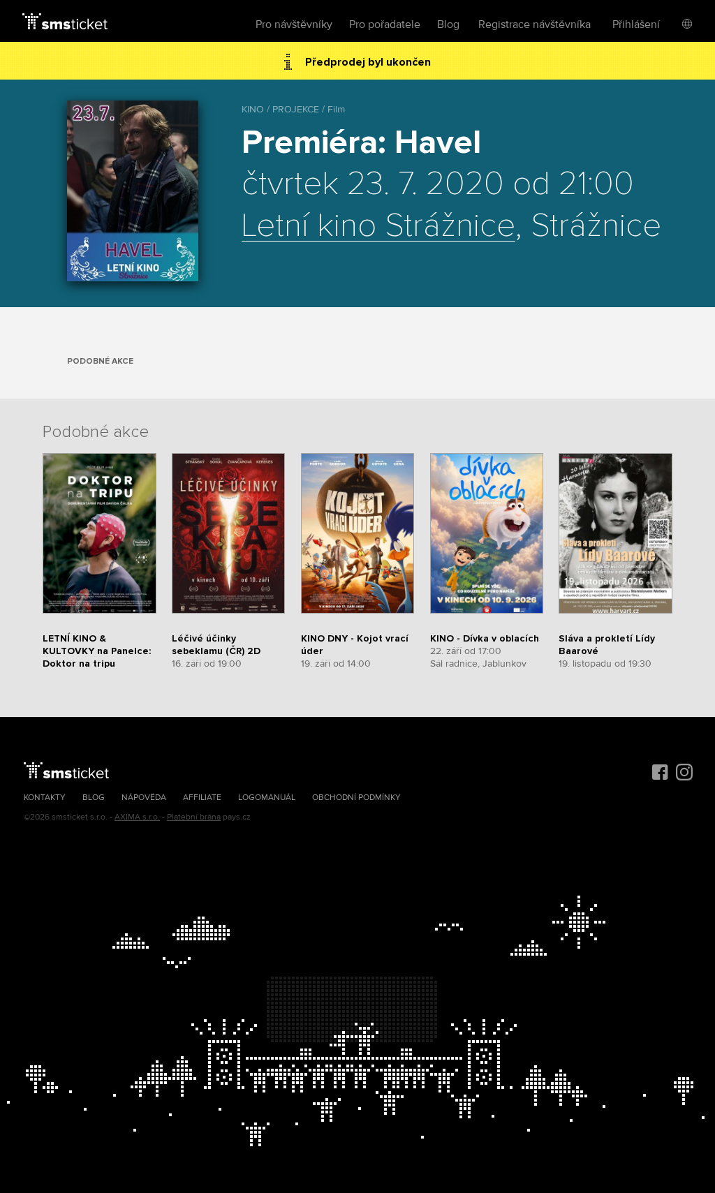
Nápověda (143, 797)
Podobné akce (100, 361)
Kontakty (45, 797)
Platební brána (194, 817)
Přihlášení (636, 24)
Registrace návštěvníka (534, 24)
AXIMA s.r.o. (137, 817)
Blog (448, 24)
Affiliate (202, 797)
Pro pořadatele (384, 24)
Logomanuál (266, 797)
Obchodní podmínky (356, 797)
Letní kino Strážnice (378, 226)
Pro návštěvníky (294, 24)
